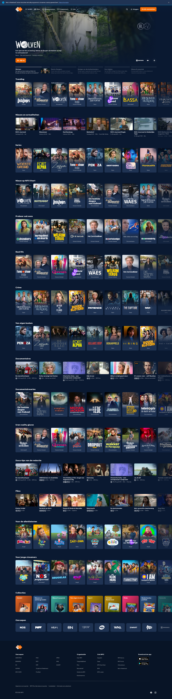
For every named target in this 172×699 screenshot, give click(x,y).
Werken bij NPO (81, 672)
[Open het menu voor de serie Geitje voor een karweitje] (137, 526)
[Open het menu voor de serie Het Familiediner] (101, 221)
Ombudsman (121, 665)
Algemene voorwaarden (21, 686)
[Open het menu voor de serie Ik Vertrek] (83, 221)
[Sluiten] (169, 2)
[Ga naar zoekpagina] (127, 9)
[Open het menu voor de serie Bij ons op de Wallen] (155, 430)
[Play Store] (143, 663)
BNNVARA (18, 661)
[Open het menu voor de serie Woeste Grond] (30, 150)
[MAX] (102, 627)
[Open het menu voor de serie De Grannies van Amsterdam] (65, 257)
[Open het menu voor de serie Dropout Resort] (101, 430)
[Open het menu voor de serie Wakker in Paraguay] (119, 430)
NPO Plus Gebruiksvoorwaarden (38, 686)
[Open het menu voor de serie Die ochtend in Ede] (101, 394)
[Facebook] (151, 692)
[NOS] (22, 627)
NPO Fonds (121, 661)
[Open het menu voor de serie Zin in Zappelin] (48, 526)
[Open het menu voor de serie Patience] (101, 292)
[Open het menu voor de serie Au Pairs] (83, 430)
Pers (78, 665)
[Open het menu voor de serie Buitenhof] (48, 185)
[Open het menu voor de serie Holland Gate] (155, 394)
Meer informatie (64, 2)
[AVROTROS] (149, 627)
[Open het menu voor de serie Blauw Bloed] (119, 84)
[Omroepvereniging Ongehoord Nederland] (70, 627)
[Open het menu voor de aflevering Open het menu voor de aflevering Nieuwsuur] (60, 119)
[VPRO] (86, 627)
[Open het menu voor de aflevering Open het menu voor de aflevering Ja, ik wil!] (155, 465)
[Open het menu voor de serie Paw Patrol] (101, 526)
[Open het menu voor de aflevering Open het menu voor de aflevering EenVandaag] (83, 119)
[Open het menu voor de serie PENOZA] (101, 150)
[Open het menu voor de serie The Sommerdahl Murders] (101, 84)
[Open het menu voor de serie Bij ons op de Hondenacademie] (83, 185)
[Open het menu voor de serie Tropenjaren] (155, 150)
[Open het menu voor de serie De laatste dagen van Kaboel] (101, 185)
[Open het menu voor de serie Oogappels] (119, 328)
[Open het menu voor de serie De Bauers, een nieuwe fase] (48, 84)
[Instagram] (155, 692)
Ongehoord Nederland (42, 668)
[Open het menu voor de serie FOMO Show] (83, 84)
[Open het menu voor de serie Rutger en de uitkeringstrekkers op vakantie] (137, 430)
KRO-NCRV (18, 672)
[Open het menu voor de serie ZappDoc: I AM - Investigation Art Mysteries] (155, 562)
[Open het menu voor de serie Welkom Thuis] (83, 562)
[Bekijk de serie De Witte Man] (148, 267)
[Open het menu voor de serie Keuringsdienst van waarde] (48, 221)
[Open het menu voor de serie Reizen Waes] (137, 185)
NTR (37, 665)
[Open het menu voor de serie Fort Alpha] (48, 150)
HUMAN (17, 668)
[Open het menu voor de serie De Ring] (137, 328)
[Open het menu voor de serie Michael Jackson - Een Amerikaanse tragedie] (83, 394)
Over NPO (79, 658)
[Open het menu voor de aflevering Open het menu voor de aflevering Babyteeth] (107, 496)
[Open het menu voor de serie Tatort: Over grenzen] (155, 292)
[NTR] (54, 627)
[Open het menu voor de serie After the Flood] (65, 292)
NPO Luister (100, 672)
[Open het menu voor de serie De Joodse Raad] (65, 328)
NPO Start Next (101, 665)
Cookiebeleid (52, 686)
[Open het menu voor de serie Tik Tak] (155, 526)
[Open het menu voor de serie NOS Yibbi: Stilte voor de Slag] (137, 221)
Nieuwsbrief (80, 668)
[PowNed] (38, 627)
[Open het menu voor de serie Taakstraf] (137, 562)
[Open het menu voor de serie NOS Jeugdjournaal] (48, 562)
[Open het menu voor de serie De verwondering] (155, 221)
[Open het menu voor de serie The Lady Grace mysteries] (101, 562)
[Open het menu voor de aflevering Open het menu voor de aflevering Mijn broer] (107, 363)
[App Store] (143, 658)
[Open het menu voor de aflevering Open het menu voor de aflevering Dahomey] (107, 465)
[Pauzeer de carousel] (154, 60)
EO (16, 665)
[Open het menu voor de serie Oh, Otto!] (137, 150)
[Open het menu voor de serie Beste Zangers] (30, 84)
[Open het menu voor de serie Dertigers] (119, 150)
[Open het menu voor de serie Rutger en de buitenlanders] (30, 430)
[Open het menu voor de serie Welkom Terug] (65, 221)
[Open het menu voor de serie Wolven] (65, 84)
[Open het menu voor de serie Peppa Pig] (65, 526)
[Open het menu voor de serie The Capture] (137, 292)
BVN (98, 668)
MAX (37, 658)
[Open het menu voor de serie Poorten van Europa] (65, 394)
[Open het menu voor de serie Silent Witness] (119, 292)
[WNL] (117, 627)
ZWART (58, 665)
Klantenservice (81, 675)
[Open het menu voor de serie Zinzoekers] (30, 221)
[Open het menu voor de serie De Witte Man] (155, 257)
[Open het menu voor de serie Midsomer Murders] (155, 84)
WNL (57, 661)
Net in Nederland (122, 668)
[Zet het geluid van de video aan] (148, 60)
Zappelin (99, 658)
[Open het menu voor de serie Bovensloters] (83, 292)
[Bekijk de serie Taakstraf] (130, 572)
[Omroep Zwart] (133, 627)
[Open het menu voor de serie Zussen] (65, 150)
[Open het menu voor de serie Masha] (30, 526)
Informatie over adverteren (64, 686)
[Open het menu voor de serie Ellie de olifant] (119, 526)
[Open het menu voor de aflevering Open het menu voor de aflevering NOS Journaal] (36, 119)
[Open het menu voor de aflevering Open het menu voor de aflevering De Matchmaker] (131, 496)
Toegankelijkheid (81, 661)
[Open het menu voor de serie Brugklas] (65, 562)
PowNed (38, 672)
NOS (37, 661)
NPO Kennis (121, 658)
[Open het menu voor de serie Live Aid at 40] (137, 394)
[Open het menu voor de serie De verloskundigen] (119, 221)
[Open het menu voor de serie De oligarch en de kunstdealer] (119, 394)
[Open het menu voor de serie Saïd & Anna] (83, 526)
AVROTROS (18, 658)
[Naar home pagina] (18, 9)
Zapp (98, 661)
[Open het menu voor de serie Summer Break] (30, 562)
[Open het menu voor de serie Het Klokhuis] (119, 562)
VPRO (57, 658)
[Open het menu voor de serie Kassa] (137, 84)
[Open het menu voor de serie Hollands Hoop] (101, 328)
